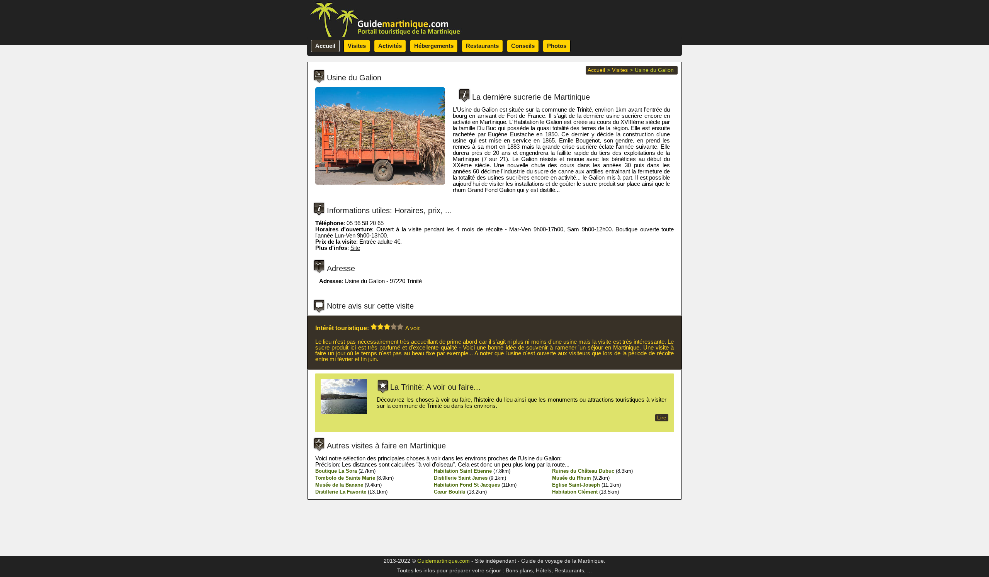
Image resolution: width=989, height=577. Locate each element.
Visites (357, 45)
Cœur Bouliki (450, 492)
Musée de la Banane (339, 485)
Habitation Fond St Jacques (467, 485)
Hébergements (434, 45)
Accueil (325, 45)
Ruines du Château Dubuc (583, 471)
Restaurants (482, 45)
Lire (661, 418)
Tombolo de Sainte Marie (345, 478)
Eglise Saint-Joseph (576, 485)
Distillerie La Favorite (340, 492)
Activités (390, 45)
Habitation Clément (575, 492)
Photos (556, 45)
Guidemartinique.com (443, 561)
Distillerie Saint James (461, 478)
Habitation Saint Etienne (463, 471)
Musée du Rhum (571, 478)
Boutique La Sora (336, 471)
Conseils (523, 45)
